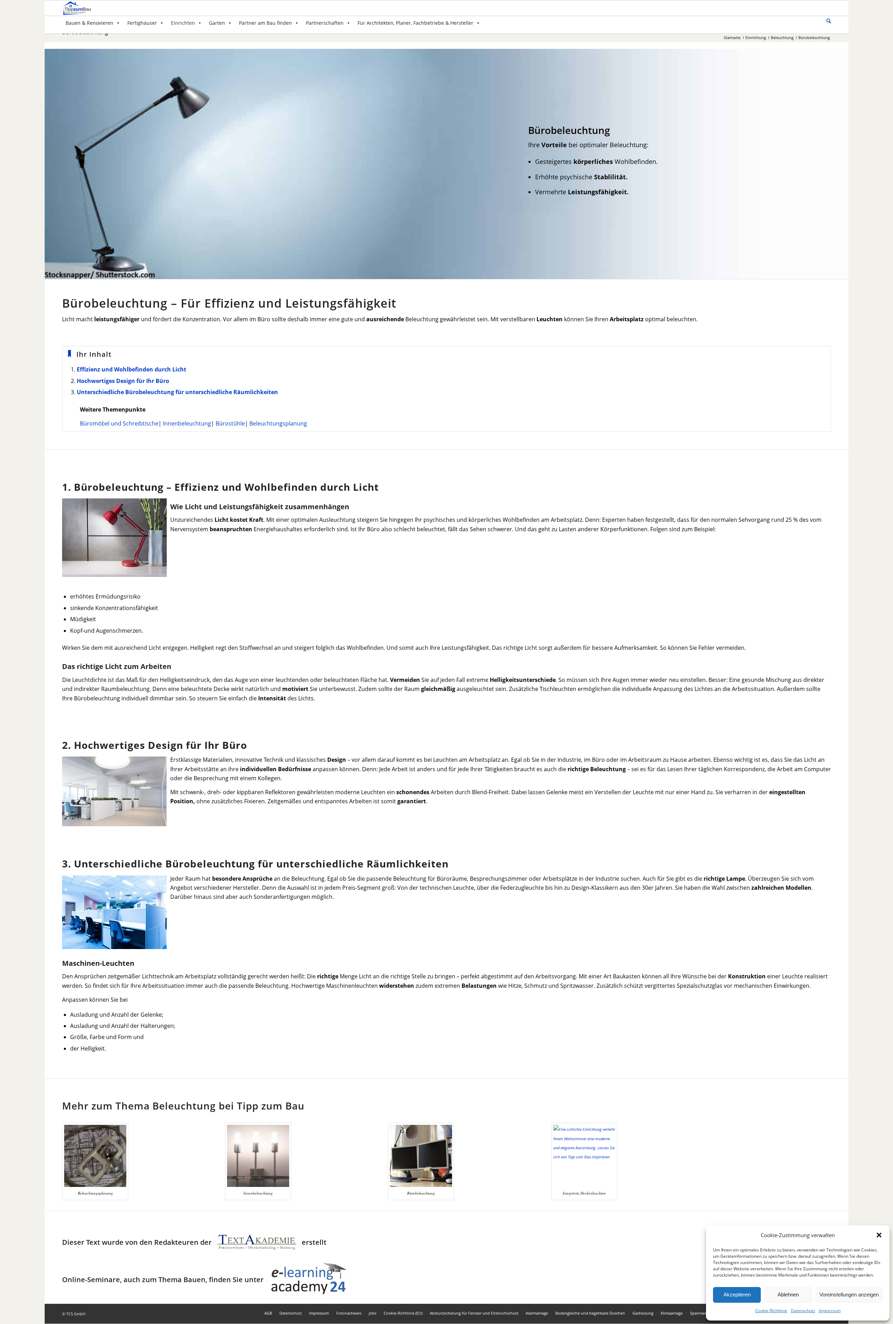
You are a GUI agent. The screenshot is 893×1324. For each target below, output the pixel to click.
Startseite (732, 37)
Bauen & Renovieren (89, 23)
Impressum (830, 1311)
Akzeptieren (737, 1294)
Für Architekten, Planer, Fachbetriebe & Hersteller (415, 23)
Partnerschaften (325, 23)
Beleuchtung (782, 37)
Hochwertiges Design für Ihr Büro (123, 381)
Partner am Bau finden (265, 23)
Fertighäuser (142, 23)
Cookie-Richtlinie (771, 1311)
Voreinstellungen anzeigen (849, 1294)
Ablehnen (788, 1294)
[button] (879, 1235)
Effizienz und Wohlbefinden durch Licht (131, 369)
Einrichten (183, 23)
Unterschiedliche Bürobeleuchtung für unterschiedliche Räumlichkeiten (177, 392)
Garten (217, 23)
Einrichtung (755, 37)
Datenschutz (803, 1311)
